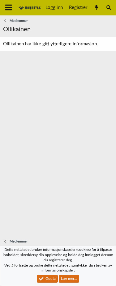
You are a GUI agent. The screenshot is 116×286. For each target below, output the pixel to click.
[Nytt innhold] (96, 8)
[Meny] (8, 7)
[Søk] (109, 8)
